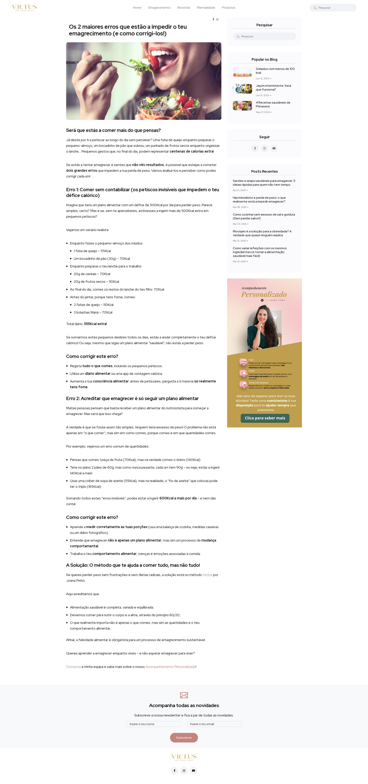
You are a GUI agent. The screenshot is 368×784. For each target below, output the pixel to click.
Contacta (73, 666)
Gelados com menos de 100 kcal (275, 71)
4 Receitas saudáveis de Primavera (273, 104)
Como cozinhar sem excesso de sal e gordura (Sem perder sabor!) (264, 216)
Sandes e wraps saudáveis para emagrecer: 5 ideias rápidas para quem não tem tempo (264, 183)
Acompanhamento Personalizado (170, 666)
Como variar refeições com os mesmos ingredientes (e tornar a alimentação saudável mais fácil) (260, 252)
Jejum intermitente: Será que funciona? (273, 87)
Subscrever (184, 738)
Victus (208, 574)
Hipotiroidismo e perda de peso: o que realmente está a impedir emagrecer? (259, 199)
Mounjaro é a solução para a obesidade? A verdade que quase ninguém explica (262, 233)
